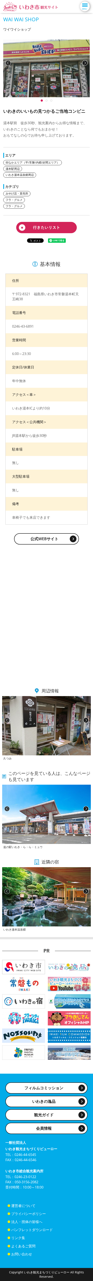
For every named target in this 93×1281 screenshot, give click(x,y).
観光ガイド (44, 1114)
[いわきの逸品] (69, 967)
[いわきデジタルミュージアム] (23, 1052)
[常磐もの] (23, 984)
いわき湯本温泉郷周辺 (20, 175)
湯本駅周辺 (13, 169)
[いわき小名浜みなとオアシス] (69, 1001)
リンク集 (18, 1237)
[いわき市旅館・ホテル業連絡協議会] (23, 1001)
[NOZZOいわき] (23, 1035)
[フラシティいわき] (23, 1018)
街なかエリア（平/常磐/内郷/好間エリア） (32, 162)
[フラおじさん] (69, 1018)
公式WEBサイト (44, 538)
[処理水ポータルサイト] (69, 1052)
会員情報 (44, 1128)
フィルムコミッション (43, 1087)
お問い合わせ (21, 1254)
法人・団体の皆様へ (26, 1221)
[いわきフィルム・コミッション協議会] (69, 1035)
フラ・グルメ (14, 200)
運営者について (23, 1205)
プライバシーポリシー (28, 1213)
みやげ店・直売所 (17, 193)
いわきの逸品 (44, 1101)
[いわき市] (23, 967)
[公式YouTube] (69, 984)
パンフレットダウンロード (32, 1229)
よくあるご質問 (23, 1246)
